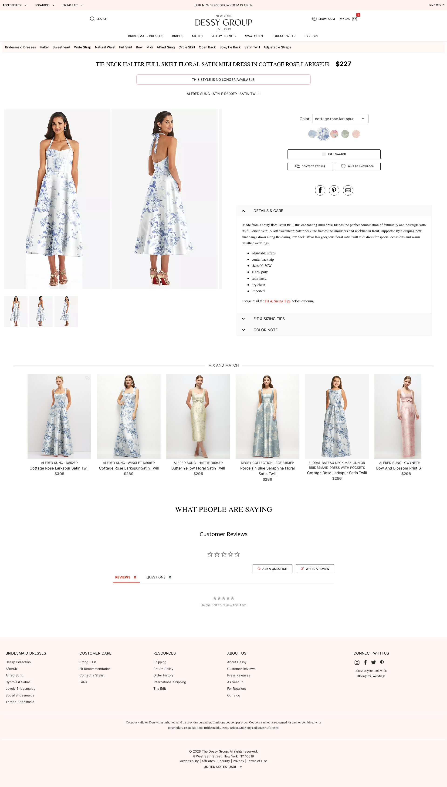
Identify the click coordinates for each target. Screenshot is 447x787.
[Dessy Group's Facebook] (367, 662)
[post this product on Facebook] (320, 190)
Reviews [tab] (122, 577)
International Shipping (169, 682)
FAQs (83, 682)
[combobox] (337, 119)
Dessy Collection (18, 662)
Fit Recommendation (95, 669)
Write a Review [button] (317, 569)
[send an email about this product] (348, 190)
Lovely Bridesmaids (20, 688)
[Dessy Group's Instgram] (359, 662)
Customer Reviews (241, 669)
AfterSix (11, 669)
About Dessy (237, 662)
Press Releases (238, 675)
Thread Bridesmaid (20, 702)
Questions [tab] (156, 577)
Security (223, 761)
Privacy (238, 761)
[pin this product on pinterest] (334, 190)
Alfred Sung (14, 675)
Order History (163, 675)
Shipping (159, 662)
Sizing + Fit (87, 662)
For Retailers (236, 688)
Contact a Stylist (92, 675)
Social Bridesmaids (20, 695)
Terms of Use (257, 761)
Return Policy (163, 669)
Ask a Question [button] (275, 569)
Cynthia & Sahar (18, 682)
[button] (58, 199)
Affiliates (208, 761)
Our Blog (233, 695)
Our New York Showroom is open (223, 5)
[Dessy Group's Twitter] (375, 662)
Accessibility (189, 761)
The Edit (159, 688)
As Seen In (235, 682)
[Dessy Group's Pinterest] (383, 662)
